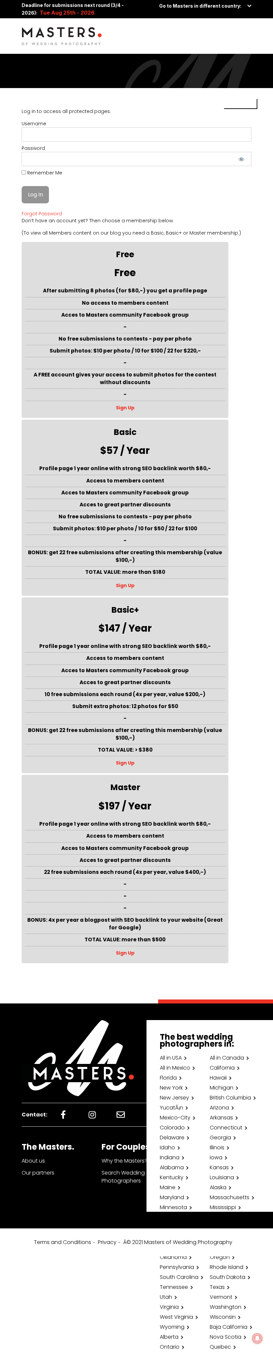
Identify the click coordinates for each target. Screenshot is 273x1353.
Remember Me (44, 172)
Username (34, 123)
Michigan (221, 1088)
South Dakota (227, 1277)
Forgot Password (42, 213)
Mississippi (223, 1207)
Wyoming (172, 1327)
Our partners (38, 1173)
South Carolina (179, 1277)
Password (33, 148)
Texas (217, 1287)
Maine (167, 1187)
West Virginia (176, 1317)
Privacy (107, 1242)
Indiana (169, 1157)
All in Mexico (175, 1068)
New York (171, 1088)
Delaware (172, 1137)
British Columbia (230, 1097)
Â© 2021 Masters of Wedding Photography (177, 1242)
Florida (168, 1078)
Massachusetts (229, 1197)
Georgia (220, 1137)
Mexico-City (175, 1117)
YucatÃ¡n (171, 1107)
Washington (225, 1307)
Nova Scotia (225, 1337)
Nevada (220, 1227)
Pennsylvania (177, 1267)
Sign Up (125, 407)
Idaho (167, 1147)
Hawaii (218, 1078)
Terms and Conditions (62, 1242)
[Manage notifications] (257, 1338)
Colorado (172, 1127)
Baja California (228, 1327)
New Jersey (174, 1097)
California (222, 1068)
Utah (166, 1297)
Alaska (218, 1187)
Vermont (221, 1297)
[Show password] (241, 159)
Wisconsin (223, 1317)
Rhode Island (226, 1267)
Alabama (172, 1167)
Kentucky (171, 1177)
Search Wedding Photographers (123, 1177)
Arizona (219, 1107)
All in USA (171, 1058)
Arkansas (221, 1117)
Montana (222, 1217)
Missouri (170, 1217)
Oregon (220, 1257)
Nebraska (172, 1227)
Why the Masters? (124, 1161)
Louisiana (222, 1177)
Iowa (216, 1157)
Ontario (169, 1347)
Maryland (172, 1197)
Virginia (169, 1307)
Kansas (219, 1167)
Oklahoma (173, 1257)
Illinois (217, 1147)
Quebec (220, 1347)
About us (33, 1161)
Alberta (169, 1337)
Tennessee (174, 1287)
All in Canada (227, 1058)
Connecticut (226, 1127)
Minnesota (173, 1207)
